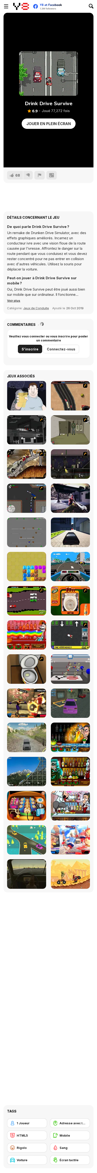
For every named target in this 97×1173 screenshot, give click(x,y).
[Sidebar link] (6, 6)
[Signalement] (39, 175)
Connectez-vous (61, 349)
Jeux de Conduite (36, 308)
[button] (13, 300)
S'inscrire (30, 349)
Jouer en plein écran (48, 123)
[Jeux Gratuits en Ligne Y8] (21, 6)
